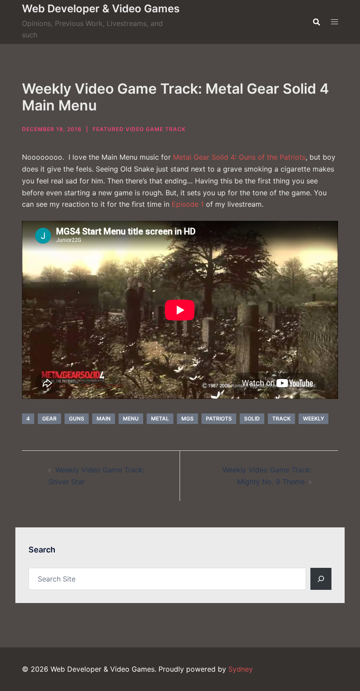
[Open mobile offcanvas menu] (334, 22)
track (281, 418)
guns (76, 418)
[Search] (320, 579)
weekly (313, 418)
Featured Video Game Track (139, 129)
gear (49, 418)
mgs (187, 418)
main (104, 418)
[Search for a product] (316, 22)
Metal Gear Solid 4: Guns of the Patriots (239, 157)
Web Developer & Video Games (101, 8)
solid (252, 418)
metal (160, 418)
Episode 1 (188, 204)
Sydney (240, 669)
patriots (219, 418)
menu (131, 418)
